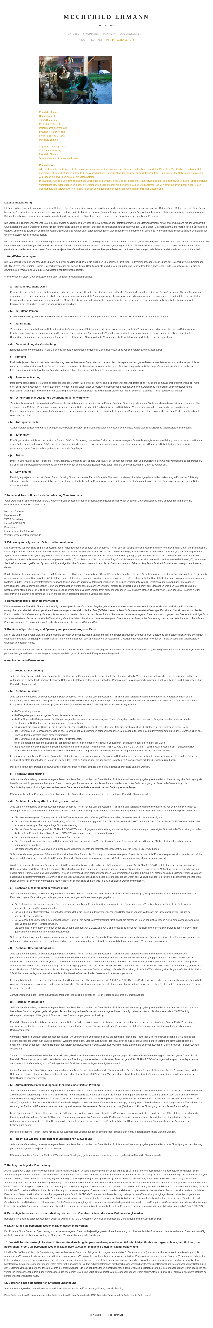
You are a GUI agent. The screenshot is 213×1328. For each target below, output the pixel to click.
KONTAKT (96, 40)
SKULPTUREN (91, 34)
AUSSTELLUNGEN (130, 34)
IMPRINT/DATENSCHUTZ (120, 40)
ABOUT (83, 40)
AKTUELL (73, 34)
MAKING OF (109, 34)
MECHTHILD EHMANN (106, 17)
